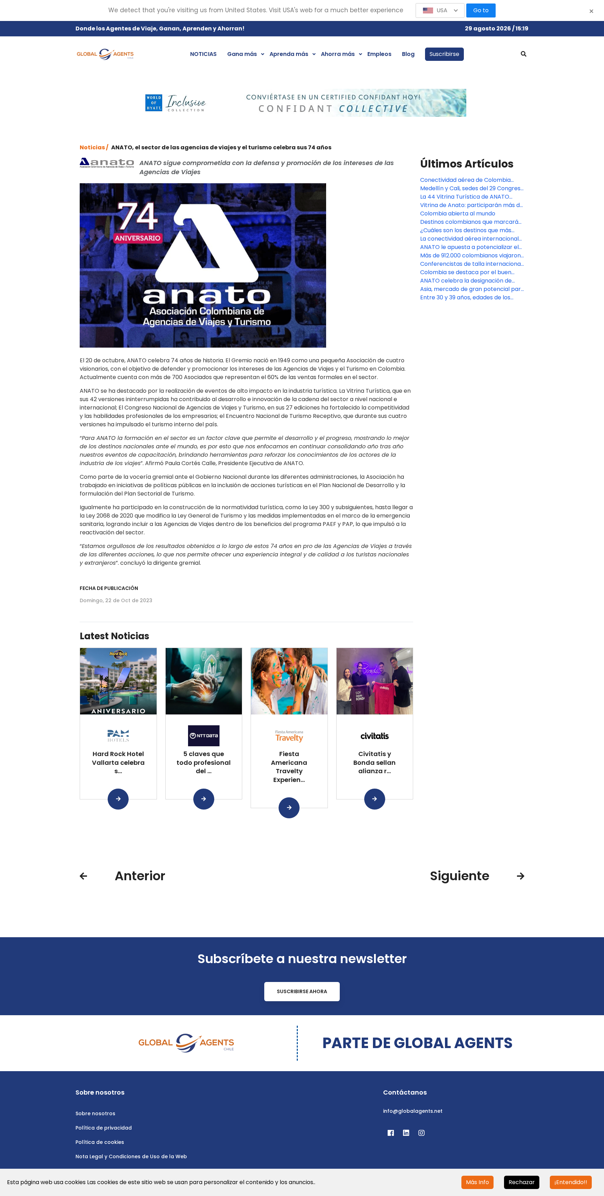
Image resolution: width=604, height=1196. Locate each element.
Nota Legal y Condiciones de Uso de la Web (131, 1156)
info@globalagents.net (413, 1111)
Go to (481, 10)
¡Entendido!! (570, 1182)
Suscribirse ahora (302, 991)
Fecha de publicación (109, 588)
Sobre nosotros (95, 1113)
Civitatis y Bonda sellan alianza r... (374, 762)
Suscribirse (444, 54)
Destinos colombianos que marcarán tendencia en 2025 (471, 222)
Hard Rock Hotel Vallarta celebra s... (118, 762)
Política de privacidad (104, 1127)
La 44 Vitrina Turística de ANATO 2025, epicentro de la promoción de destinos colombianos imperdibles (469, 197)
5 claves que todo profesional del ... (204, 762)
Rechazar (522, 1182)
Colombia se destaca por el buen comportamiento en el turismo (465, 272)
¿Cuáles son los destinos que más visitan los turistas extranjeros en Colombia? (465, 230)
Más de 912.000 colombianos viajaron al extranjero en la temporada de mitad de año (470, 255)
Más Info (477, 1182)
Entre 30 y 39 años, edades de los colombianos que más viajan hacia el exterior (470, 297)
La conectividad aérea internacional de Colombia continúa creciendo (469, 239)
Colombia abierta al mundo (457, 213)
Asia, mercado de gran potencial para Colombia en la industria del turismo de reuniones (472, 289)
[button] (440, 10)
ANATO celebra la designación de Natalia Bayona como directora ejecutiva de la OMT (466, 281)
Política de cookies (100, 1142)
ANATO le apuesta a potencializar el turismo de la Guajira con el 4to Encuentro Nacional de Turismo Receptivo (469, 247)
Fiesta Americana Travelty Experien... (289, 766)
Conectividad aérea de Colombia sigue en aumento (465, 180)
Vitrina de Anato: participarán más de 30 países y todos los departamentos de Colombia (471, 205)
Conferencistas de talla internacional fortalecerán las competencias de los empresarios (472, 264)
